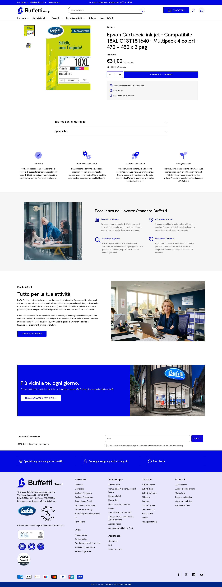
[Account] (193, 10)
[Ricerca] (141, 10)
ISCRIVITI (197, 438)
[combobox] (106, 10)
